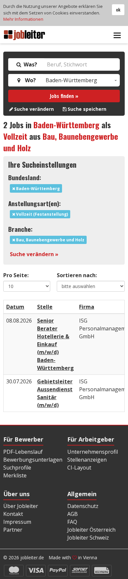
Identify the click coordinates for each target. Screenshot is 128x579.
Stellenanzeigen (87, 459)
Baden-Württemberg (66, 125)
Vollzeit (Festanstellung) (41, 214)
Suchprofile (17, 467)
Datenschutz (82, 506)
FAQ (72, 521)
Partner (12, 529)
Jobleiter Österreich (91, 529)
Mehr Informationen (23, 19)
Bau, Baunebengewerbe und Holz (60, 142)
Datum (15, 306)
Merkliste (15, 475)
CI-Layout (79, 467)
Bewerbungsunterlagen (32, 459)
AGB (72, 514)
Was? (29, 64)
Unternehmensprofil (92, 451)
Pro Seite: (16, 275)
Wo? (29, 80)
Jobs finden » (64, 96)
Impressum (17, 521)
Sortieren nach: (77, 275)
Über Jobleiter (20, 506)
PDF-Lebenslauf (23, 451)
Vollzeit (15, 136)
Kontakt (13, 514)
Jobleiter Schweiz (88, 537)
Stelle (45, 306)
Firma (86, 306)
